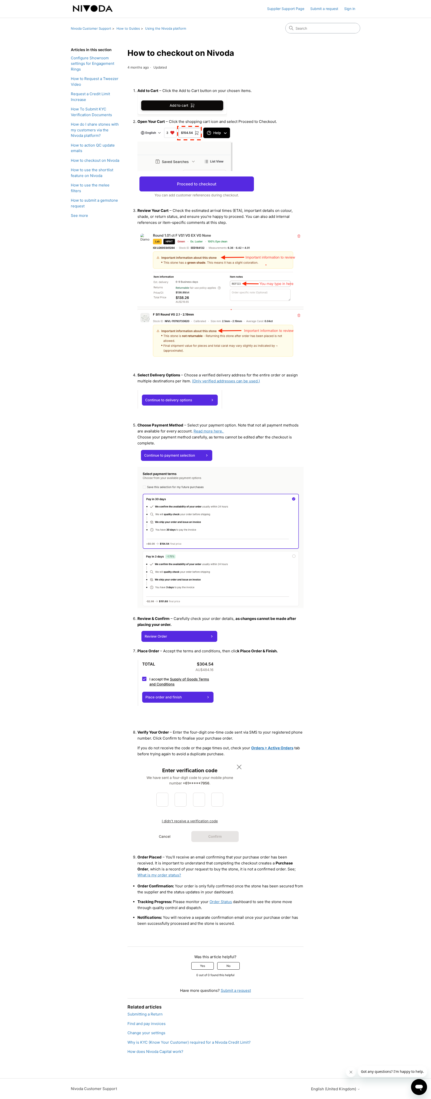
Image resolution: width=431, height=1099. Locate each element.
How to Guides (128, 28)
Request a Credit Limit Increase (90, 96)
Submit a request (324, 8)
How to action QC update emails (93, 148)
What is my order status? (159, 875)
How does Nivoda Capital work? (155, 1051)
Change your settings (146, 1032)
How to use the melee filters (90, 188)
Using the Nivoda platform (165, 28)
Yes (202, 966)
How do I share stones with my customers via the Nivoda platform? (95, 130)
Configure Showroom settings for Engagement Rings (92, 64)
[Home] (93, 8)
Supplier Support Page (285, 8)
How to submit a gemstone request (94, 203)
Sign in (349, 8)
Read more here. (209, 431)
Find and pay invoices (146, 1023)
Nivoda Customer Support (91, 28)
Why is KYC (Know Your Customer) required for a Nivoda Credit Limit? (189, 1042)
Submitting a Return (145, 1014)
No (228, 966)
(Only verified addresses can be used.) (226, 381)
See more (79, 215)
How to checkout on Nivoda (95, 160)
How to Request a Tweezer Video (94, 81)
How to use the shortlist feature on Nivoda (92, 173)
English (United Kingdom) (334, 1089)
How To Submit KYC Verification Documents (91, 112)
